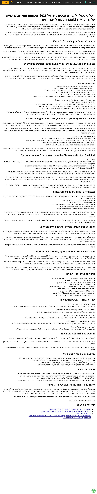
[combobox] (19, 2)
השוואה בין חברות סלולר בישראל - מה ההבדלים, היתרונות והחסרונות (70, 409)
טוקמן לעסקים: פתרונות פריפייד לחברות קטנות (77, 418)
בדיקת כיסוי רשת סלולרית (83, 414)
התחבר (5, 2)
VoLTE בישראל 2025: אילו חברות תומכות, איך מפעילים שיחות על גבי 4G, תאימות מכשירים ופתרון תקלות (60, 416)
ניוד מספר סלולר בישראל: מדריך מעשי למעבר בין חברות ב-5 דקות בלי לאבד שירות (66, 412)
